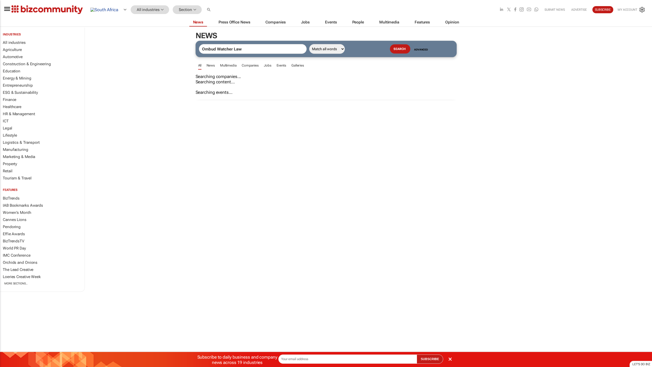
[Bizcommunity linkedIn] (501, 9)
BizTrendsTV (13, 241)
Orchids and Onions (20, 262)
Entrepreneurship (18, 85)
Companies (250, 65)
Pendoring (12, 227)
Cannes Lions (14, 219)
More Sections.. (16, 283)
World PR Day (14, 248)
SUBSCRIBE (430, 359)
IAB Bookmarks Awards (23, 205)
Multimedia (228, 65)
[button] (209, 10)
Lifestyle (10, 135)
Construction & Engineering (27, 64)
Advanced (421, 49)
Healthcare (12, 106)
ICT (6, 121)
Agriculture (12, 49)
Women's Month (17, 212)
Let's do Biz (641, 364)
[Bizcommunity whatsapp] (536, 9)
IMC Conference (17, 255)
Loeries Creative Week (22, 276)
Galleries (297, 65)
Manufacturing (15, 149)
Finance (9, 99)
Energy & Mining (17, 78)
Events (281, 65)
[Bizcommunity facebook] (515, 9)
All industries (14, 42)
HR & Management (19, 114)
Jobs (267, 65)
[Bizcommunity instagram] (522, 9)
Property (10, 164)
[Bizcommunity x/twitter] (509, 9)
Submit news (555, 9)
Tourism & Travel (17, 178)
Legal (7, 128)
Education (11, 71)
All (200, 65)
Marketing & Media (19, 156)
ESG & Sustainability (20, 92)
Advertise (579, 9)
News (211, 65)
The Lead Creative (18, 269)
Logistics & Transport (21, 142)
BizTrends (11, 198)
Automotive (13, 57)
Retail (7, 171)
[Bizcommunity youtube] (529, 9)
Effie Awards (14, 234)
